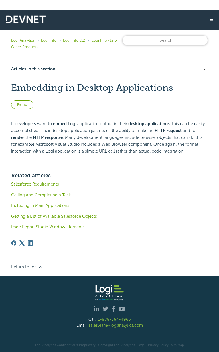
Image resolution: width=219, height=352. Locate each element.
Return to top (24, 266)
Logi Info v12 (74, 40)
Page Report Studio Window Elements (48, 226)
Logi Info (48, 40)
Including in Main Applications (40, 205)
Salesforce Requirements (35, 184)
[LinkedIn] (30, 243)
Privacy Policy (158, 345)
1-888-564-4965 (114, 319)
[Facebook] (13, 243)
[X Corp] (22, 243)
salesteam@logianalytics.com (116, 325)
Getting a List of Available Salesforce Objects (54, 216)
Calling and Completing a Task (41, 194)
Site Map (177, 345)
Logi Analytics (23, 40)
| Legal (140, 345)
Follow (22, 105)
